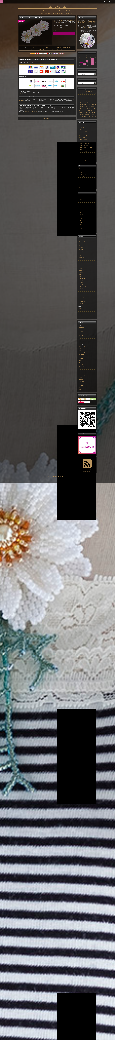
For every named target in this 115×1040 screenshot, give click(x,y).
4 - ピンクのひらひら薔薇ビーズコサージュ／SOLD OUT (87, 114)
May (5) (80, 387)
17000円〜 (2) (81, 249)
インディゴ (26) (82, 297)
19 (84, 64)
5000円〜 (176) (82, 262)
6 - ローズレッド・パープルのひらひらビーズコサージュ (87, 110)
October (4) (81, 377)
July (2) (80, 329)
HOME (47, 118)
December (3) (82, 373)
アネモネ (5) (81, 288)
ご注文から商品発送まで (84, 145)
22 (92, 64)
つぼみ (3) (81, 280)
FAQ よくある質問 (83, 151)
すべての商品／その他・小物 (41, 49)
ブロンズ (80, 208)
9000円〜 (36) (81, 270)
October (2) (81, 350)
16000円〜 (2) (81, 247)
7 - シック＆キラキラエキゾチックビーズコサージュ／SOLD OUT (87, 98)
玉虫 (79, 230)
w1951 (80, 317)
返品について (82, 149)
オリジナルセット (83, 139)
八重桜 (61, 20)
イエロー (80, 201)
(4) (79, 239)
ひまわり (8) (81, 282)
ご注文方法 (81, 141)
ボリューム (62, 21)
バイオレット (81, 214)
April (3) (81, 335)
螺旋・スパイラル (82, 187)
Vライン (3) (81, 272)
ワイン (80, 212)
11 (81, 62)
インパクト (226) (82, 299)
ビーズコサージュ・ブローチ (85, 131)
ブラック (80, 224)
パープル (80, 216)
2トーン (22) (81, 253)
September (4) (82, 352)
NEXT (49, 118)
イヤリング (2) (81, 295)
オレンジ (80, 199)
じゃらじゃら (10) (82, 276)
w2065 (80, 313)
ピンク (52, 47)
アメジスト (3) (81, 290)
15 (92, 62)
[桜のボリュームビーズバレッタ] (35, 44)
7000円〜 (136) (82, 266)
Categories (33, 49)
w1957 (80, 310)
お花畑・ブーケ (82, 185)
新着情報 (81, 156)
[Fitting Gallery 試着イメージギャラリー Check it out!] (87, 40)
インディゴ (81, 218)
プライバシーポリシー (84, 160)
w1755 (80, 308)
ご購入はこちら (64, 33)
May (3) (80, 333)
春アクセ (68, 24)
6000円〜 (33, 47)
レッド (80, 195)
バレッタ (42, 47)
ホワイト (55, 47)
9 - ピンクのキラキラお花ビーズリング (86, 91)
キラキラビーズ (86, 27)
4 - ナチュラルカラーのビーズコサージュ (87, 112)
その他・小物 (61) (82, 278)
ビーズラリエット (83, 133)
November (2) (82, 348)
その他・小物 (38, 47)
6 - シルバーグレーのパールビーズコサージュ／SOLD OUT (87, 106)
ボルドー (80, 210)
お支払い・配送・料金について (31, 111)
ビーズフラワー (47, 47)
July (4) (80, 383)
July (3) (80, 356)
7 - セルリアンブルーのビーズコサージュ (87, 96)
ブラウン (80, 206)
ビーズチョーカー (83, 129)
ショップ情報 (81, 154)
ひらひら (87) (81, 284)
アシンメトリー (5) (82, 286)
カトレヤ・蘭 (81, 176)
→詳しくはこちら (22, 93)
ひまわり (80, 183)
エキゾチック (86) (82, 301)
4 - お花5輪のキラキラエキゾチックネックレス (87, 116)
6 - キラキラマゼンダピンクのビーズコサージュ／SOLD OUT (87, 102)
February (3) (81, 340)
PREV (44, 118)
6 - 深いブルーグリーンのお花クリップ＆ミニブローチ (87, 108)
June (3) (81, 331)
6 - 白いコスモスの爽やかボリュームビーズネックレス (87, 104)
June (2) (81, 358)
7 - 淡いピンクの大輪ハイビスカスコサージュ (87, 100)
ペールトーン (81, 228)
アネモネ (80, 181)
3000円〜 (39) (81, 257)
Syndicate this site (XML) (87, 469)
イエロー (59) (81, 293)
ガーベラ (80, 172)
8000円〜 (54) (81, 268)
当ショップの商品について (85, 143)
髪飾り (70, 47)
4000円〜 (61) (81, 259)
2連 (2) (80, 255)
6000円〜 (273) (82, 264)
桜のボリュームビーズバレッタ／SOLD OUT (55, 49)
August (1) (81, 354)
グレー (80, 226)
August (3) (81, 381)
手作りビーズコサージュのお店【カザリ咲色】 (87, 21)
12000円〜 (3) (81, 243)
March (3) (81, 337)
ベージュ (80, 204)
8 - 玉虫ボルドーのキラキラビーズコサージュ (87, 93)
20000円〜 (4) (81, 251)
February (87, 55)
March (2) (81, 364)
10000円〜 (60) (82, 241)
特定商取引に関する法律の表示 (86, 158)
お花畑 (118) (81, 274)
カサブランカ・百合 (82, 174)
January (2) (81, 342)
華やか (60, 22)
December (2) (82, 346)
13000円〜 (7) (81, 245)
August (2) (81, 327)
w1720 (80, 315)
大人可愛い (70, 20)
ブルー (80, 220)
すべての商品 (81, 127)
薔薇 (79, 168)
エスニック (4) (81, 303)
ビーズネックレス (83, 135)
